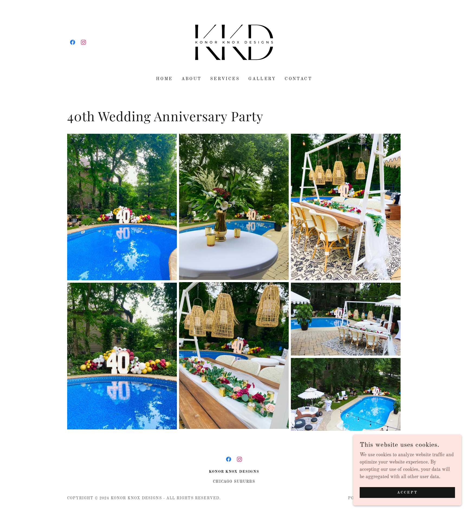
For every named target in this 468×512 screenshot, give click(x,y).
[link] (72, 42)
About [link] (191, 79)
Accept (407, 492)
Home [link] (164, 79)
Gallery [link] (262, 79)
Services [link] (225, 79)
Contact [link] (298, 79)
